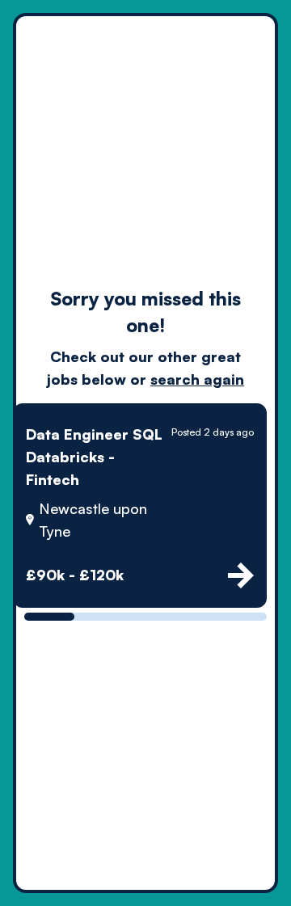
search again (197, 379)
